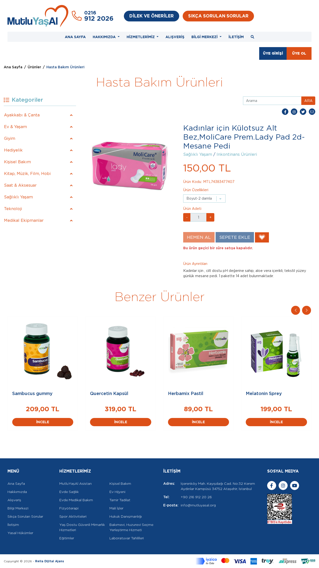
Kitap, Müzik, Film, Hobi (27, 173)
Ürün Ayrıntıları (195, 264)
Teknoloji (13, 208)
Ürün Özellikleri (195, 190)
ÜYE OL (299, 53)
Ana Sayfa (13, 67)
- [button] (187, 217)
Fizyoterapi (69, 508)
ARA (308, 101)
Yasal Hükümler (20, 533)
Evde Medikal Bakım (76, 500)
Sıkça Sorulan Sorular (25, 516)
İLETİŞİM (236, 37)
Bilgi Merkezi (17, 508)
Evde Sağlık (69, 492)
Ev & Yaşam (15, 126)
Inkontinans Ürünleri (237, 154)
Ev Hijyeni (117, 492)
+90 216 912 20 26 (196, 497)
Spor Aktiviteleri (72, 516)
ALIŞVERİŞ (174, 37)
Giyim (9, 138)
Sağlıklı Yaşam (18, 197)
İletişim (13, 525)
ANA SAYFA (75, 37)
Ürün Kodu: (192, 182)
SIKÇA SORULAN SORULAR (218, 15)
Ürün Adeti (192, 209)
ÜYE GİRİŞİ (273, 53)
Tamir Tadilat (119, 500)
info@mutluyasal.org (198, 505)
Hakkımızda (17, 492)
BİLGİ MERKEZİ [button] (205, 37)
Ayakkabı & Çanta (22, 115)
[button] (306, 310)
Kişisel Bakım (17, 162)
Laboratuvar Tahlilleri (126, 538)
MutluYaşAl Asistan (75, 484)
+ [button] (210, 217)
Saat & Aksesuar (20, 185)
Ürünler (34, 67)
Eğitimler (66, 538)
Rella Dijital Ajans (49, 561)
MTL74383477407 (219, 182)
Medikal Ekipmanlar (24, 220)
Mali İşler (116, 508)
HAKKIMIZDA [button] (105, 37)
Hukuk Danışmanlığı (125, 516)
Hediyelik (13, 150)
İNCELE (42, 422)
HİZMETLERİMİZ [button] (141, 37)
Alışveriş (14, 500)
